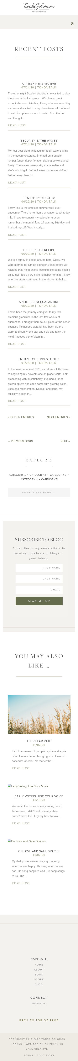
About (39, 969)
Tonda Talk (47, 87)
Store (39, 979)
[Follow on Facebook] (33, 940)
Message (39, 1003)
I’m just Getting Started (39, 359)
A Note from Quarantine (39, 302)
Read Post (17, 125)
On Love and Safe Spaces (39, 851)
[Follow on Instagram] (39, 940)
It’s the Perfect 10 (39, 197)
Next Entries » (58, 417)
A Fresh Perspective (39, 83)
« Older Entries (21, 417)
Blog (39, 984)
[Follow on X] (45, 940)
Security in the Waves (39, 140)
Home (39, 964)
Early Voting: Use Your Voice (39, 796)
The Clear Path (39, 741)
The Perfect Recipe (39, 250)
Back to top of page (39, 1020)
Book (39, 974)
